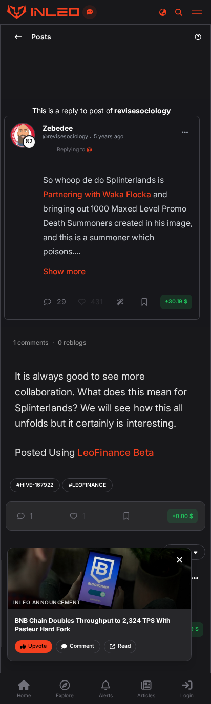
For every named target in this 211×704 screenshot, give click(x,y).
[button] (23, 516)
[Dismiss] (180, 560)
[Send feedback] (89, 12)
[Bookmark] (126, 516)
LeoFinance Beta (115, 452)
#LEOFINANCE (87, 485)
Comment (82, 646)
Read (124, 646)
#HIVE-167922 (34, 485)
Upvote (37, 646)
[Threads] (43, 12)
